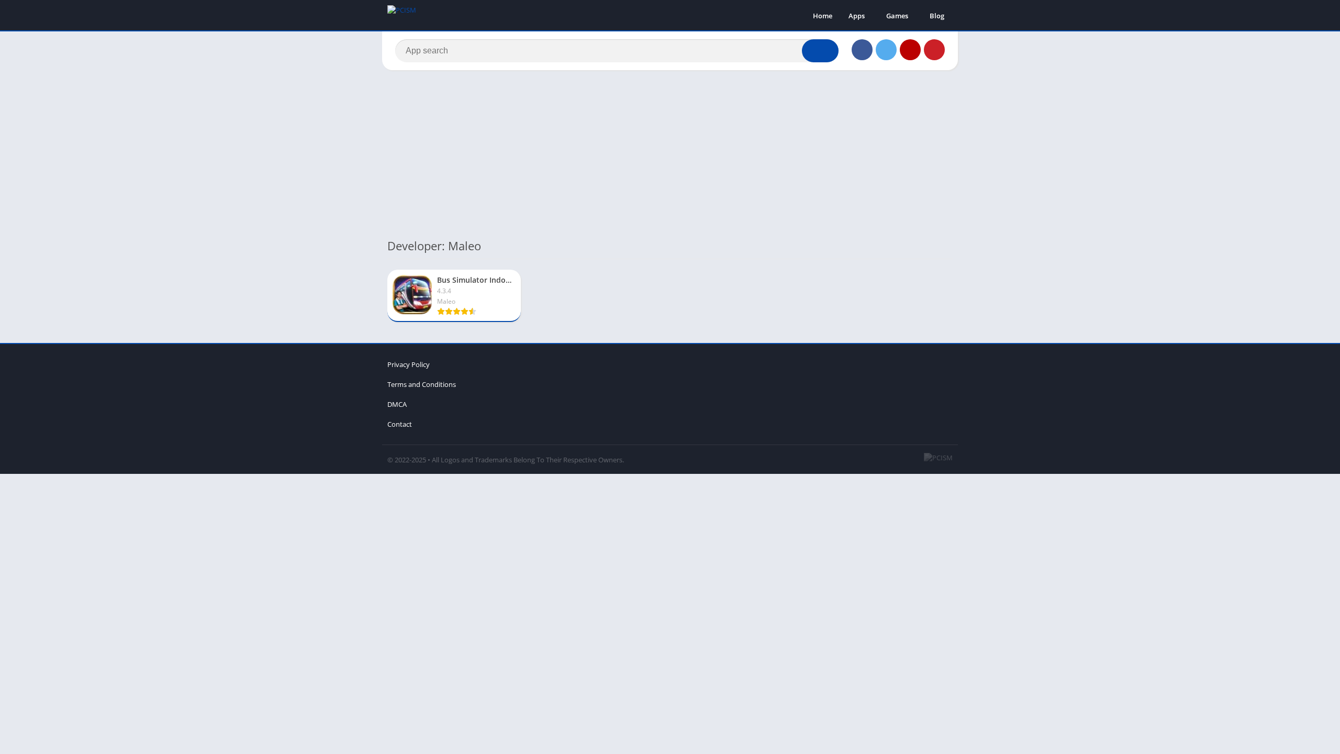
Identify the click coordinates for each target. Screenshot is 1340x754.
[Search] (820, 50)
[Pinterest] (934, 49)
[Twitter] (886, 49)
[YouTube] (910, 49)
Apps (856, 15)
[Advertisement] (670, 154)
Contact (399, 424)
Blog (937, 15)
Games (897, 15)
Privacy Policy (408, 364)
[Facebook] (862, 49)
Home (822, 15)
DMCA (397, 404)
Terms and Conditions (421, 384)
